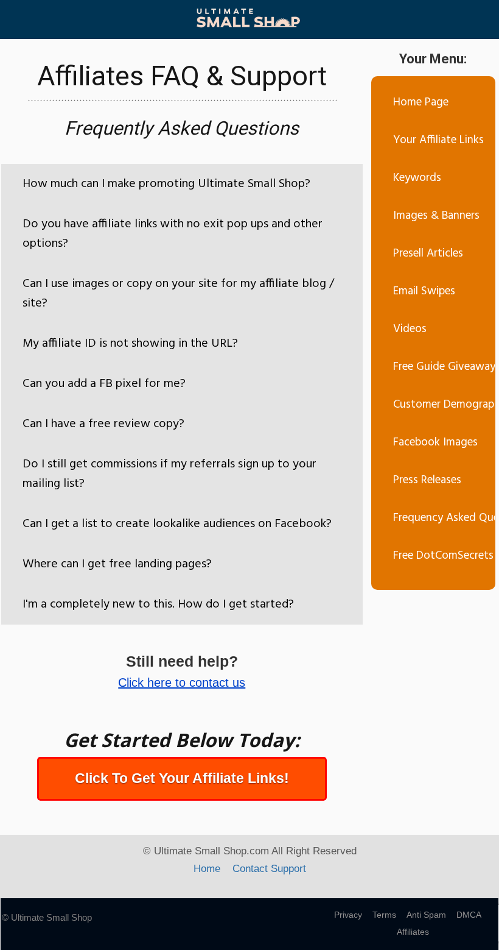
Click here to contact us (181, 682)
